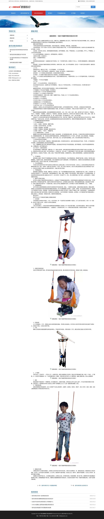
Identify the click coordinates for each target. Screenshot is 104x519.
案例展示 (50, 13)
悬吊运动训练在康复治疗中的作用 (18, 54)
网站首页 (13, 13)
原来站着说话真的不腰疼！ (16, 62)
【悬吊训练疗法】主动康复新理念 (49, 485)
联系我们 (83, 13)
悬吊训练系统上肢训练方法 (81, 485)
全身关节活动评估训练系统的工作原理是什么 (42, 501)
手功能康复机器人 (61, 13)
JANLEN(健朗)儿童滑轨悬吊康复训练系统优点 (43, 504)
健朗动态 (12, 35)
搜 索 (93, 6)
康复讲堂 (12, 38)
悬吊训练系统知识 (38, 13)
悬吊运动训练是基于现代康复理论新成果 (41, 507)
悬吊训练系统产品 (25, 13)
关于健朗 (73, 13)
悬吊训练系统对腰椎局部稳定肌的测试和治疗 (42, 498)
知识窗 (11, 41)
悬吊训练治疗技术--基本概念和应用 (40, 495)
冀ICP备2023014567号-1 (67, 513)
